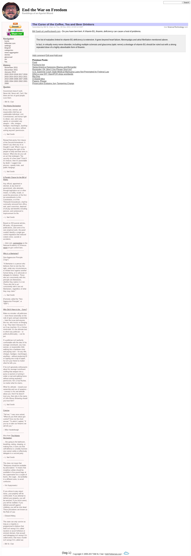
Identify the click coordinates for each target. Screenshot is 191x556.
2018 (16, 74)
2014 (11, 77)
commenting (17, 243)
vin (6, 59)
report (5, 248)
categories (9, 50)
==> (186, 27)
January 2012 (10, 72)
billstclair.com (10, 43)
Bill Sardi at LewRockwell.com (46, 31)
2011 (25, 77)
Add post (58, 55)
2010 (7, 79)
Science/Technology (176, 27)
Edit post (50, 55)
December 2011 (11, 70)
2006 (25, 79)
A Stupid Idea (38, 79)
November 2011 (11, 67)
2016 (25, 74)
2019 (11, 74)
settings (8, 46)
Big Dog (36, 76)
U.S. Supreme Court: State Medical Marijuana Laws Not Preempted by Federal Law (70, 72)
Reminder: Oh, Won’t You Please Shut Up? (52, 69)
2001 (25, 81)
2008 (16, 79)
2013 (16, 77)
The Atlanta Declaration (12, 106)
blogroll (8, 48)
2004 (11, 81)
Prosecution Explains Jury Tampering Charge (53, 83)
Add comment (38, 55)
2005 (7, 81)
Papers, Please (39, 81)
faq (6, 62)
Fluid (34, 62)
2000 (7, 83)
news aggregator (11, 52)
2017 (21, 74)
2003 (16, 81)
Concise (6, 410)
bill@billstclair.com (113, 554)
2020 (7, 74)
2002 (21, 81)
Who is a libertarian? (11, 253)
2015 (7, 77)
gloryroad (8, 57)
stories (7, 55)
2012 (21, 77)
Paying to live (38, 65)
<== (165, 27)
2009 (11, 79)
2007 (21, 79)
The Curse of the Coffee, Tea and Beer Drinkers (63, 24)
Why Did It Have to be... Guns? (15, 309)
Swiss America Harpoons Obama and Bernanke (54, 67)
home (7, 41)
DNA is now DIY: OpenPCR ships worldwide (52, 74)
